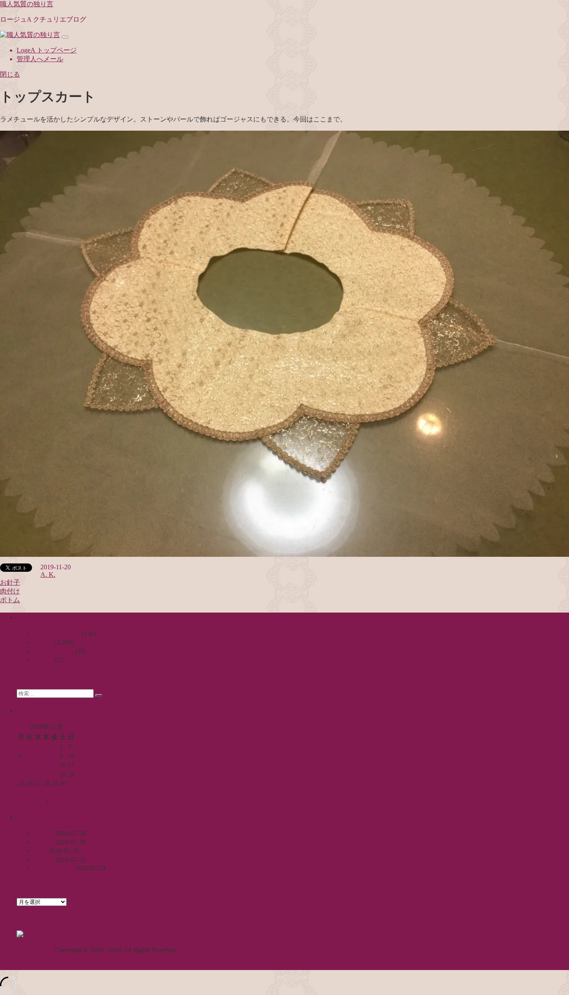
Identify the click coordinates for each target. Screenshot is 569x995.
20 (38, 774)
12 (29, 765)
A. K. (47, 574)
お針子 (10, 582)
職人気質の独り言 (26, 3)
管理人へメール (40, 58)
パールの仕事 (53, 868)
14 (46, 765)
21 (46, 774)
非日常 (43, 659)
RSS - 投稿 (80, 934)
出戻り (43, 842)
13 (38, 765)
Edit (53, 800)
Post (41, 800)
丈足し (43, 833)
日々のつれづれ (56, 633)
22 (54, 774)
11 (21, 765)
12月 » (49, 792)
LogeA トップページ (47, 50)
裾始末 (43, 859)
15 (54, 765)
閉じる (10, 74)
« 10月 (26, 792)
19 (29, 774)
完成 (40, 850)
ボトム (10, 599)
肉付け (10, 591)
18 (21, 774)
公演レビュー (53, 651)
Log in (25, 800)
